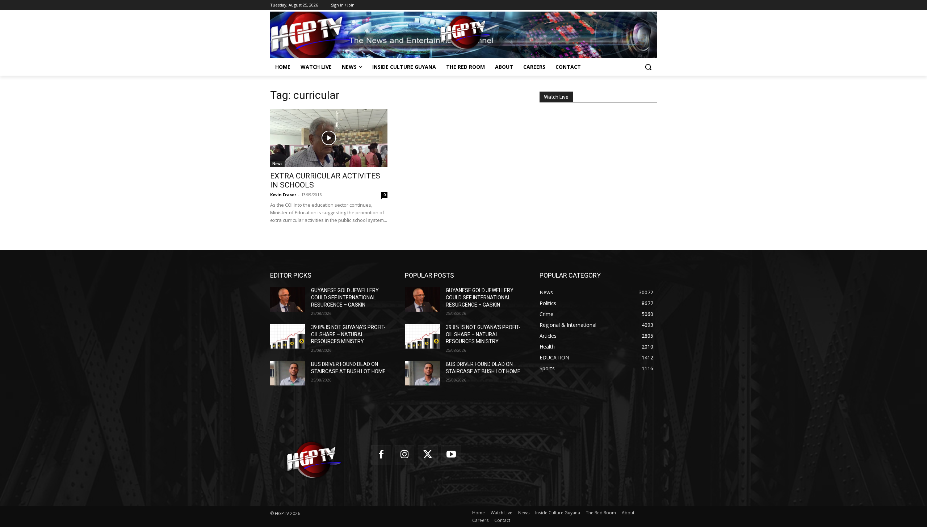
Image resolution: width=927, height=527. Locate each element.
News (277, 163)
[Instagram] (405, 455)
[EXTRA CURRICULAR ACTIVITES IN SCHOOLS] (328, 138)
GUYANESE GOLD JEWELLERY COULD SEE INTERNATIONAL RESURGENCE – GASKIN (345, 297)
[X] (428, 455)
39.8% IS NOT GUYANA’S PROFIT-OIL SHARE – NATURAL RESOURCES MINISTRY (348, 334)
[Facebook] (381, 455)
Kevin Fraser (283, 194)
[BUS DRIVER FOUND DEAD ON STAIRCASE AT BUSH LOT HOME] (287, 373)
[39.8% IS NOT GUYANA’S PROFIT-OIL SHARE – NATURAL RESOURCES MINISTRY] (287, 336)
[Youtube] (451, 455)
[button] (648, 67)
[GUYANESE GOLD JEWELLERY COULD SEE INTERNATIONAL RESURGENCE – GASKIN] (287, 299)
